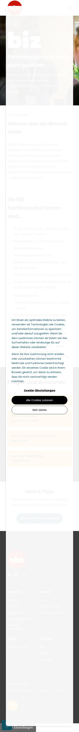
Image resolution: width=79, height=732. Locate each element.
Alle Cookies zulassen (39, 400)
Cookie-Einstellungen (39, 390)
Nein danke (40, 410)
